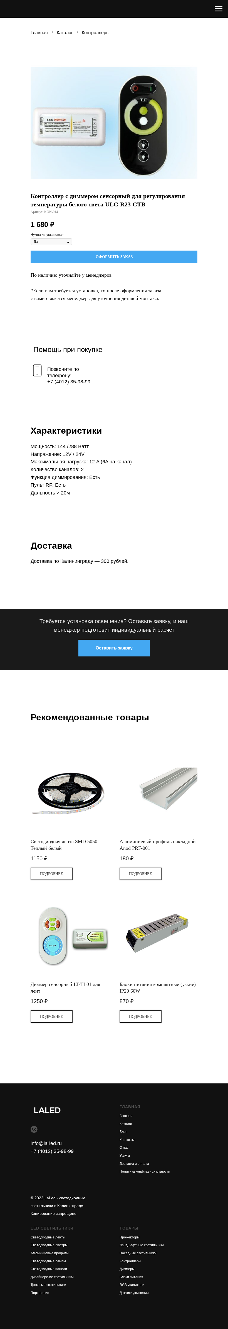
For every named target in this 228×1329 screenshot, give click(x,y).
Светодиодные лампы (48, 1261)
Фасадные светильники (138, 1253)
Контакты (127, 1140)
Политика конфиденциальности (145, 1171)
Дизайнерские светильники (52, 1277)
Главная (39, 32)
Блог (123, 1132)
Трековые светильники (48, 1285)
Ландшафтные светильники (142, 1245)
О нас (124, 1148)
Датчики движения (134, 1293)
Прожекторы (130, 1237)
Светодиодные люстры (49, 1245)
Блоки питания (131, 1277)
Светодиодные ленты (48, 1237)
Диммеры (127, 1269)
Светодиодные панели (49, 1269)
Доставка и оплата (134, 1164)
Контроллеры (96, 32)
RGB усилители (132, 1285)
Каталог (65, 32)
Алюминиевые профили (50, 1253)
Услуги (125, 1156)
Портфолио (40, 1293)
